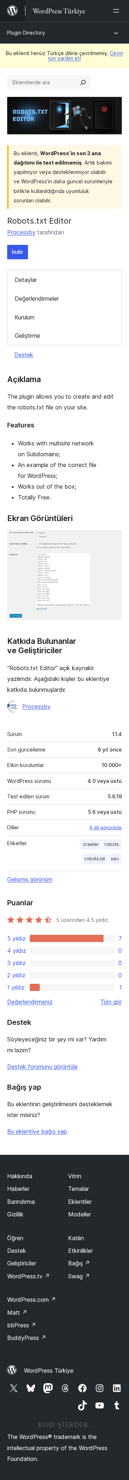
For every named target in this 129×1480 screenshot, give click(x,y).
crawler (91, 844)
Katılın (76, 1238)
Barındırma (21, 1201)
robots (112, 844)
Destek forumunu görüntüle (42, 1066)
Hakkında (19, 1176)
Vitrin (74, 1176)
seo (115, 858)
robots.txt (95, 858)
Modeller (79, 1214)
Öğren (15, 1238)
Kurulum (24, 317)
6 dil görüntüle (106, 827)
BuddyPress (26, 1337)
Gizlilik (15, 1214)
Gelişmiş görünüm (29, 879)
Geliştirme (27, 335)
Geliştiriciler (21, 1263)
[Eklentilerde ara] (83, 82)
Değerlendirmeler (37, 298)
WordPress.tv (28, 1276)
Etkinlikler (80, 1250)
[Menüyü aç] (117, 11)
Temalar (78, 1188)
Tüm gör (111, 1001)
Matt (17, 1312)
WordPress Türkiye (48, 1370)
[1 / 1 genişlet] (112, 539)
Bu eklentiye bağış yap (37, 1131)
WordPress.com (31, 1299)
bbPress (21, 1325)
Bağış (79, 1263)
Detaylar (26, 279)
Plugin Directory (26, 33)
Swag (79, 1276)
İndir (17, 252)
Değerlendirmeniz (30, 1001)
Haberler (18, 1188)
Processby (21, 232)
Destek (23, 354)
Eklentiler (80, 1201)
